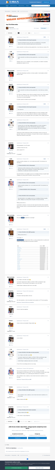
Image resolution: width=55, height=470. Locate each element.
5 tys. (11, 61)
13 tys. (11, 330)
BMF (11, 179)
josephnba (10, 143)
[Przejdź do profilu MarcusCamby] (11, 74)
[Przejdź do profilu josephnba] (11, 146)
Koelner (11, 320)
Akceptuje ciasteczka (16, 467)
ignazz (10, 335)
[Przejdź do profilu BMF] (11, 183)
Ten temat (44, 5)
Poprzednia (10, 421)
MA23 (10, 306)
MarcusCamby (10, 70)
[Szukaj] (49, 6)
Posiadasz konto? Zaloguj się (35, 2)
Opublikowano (22, 37)
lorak (13, 27)
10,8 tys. (11, 152)
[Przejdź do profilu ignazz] (11, 339)
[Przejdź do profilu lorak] (7, 28)
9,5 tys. (11, 46)
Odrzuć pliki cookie (39, 467)
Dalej (29, 421)
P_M (11, 51)
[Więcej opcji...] (48, 37)
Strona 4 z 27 (36, 421)
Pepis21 (30, 40)
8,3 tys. (11, 189)
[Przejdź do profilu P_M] (11, 55)
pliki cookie (19, 463)
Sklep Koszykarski (13, 5)
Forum (7, 5)
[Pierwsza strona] (6, 33)
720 (11, 316)
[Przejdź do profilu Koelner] (11, 324)
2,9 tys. (11, 93)
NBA (18, 28)
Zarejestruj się (46, 2)
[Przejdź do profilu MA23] (11, 310)
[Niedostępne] (33, 257)
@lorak (22, 217)
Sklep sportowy (21, 5)
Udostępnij (37, 28)
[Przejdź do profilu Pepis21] (11, 88)
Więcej (27, 5)
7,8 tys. (11, 80)
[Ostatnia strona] (32, 33)
